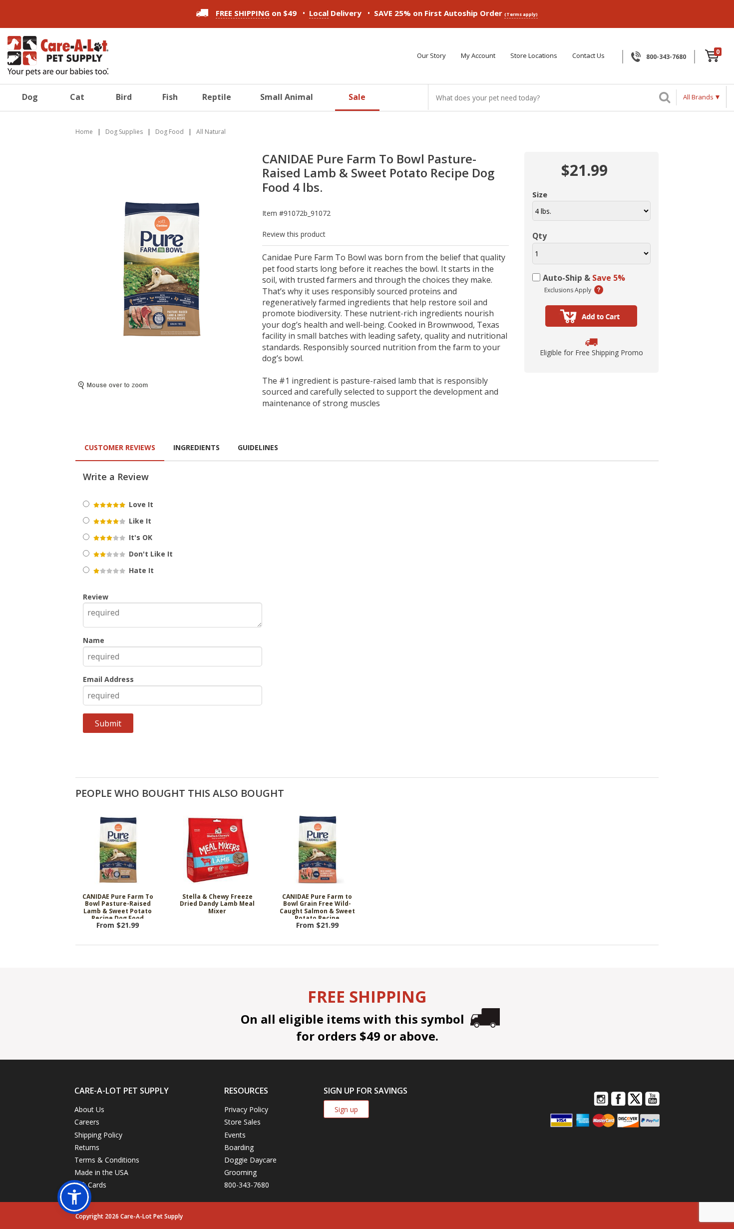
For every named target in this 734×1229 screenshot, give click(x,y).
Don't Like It (150, 554)
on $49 (256, 13)
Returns (86, 1147)
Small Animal (286, 96)
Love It (140, 504)
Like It (139, 521)
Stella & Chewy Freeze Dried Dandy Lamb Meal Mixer (217, 904)
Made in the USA (101, 1172)
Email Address (108, 679)
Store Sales (242, 1122)
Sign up (346, 1109)
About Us (89, 1109)
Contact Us (588, 55)
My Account (478, 55)
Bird (124, 96)
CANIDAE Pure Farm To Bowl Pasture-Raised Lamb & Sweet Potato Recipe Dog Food (117, 906)
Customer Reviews (119, 447)
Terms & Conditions (106, 1160)
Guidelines (258, 447)
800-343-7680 (666, 56)
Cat (77, 96)
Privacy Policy (246, 1109)
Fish (170, 96)
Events (235, 1135)
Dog (30, 96)
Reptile (216, 96)
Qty (539, 235)
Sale (357, 96)
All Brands (698, 96)
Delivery (335, 13)
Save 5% (608, 277)
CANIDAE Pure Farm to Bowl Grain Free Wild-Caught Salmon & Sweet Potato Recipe (317, 906)
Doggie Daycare (250, 1160)
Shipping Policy (98, 1135)
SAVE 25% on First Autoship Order (456, 13)
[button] (74, 1197)
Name (93, 640)
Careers (86, 1122)
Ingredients (196, 447)
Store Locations (533, 55)
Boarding (239, 1147)
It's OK (139, 537)
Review (95, 597)
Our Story (431, 55)
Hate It (140, 570)
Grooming (240, 1172)
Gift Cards (90, 1185)
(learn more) (599, 290)
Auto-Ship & (584, 277)
